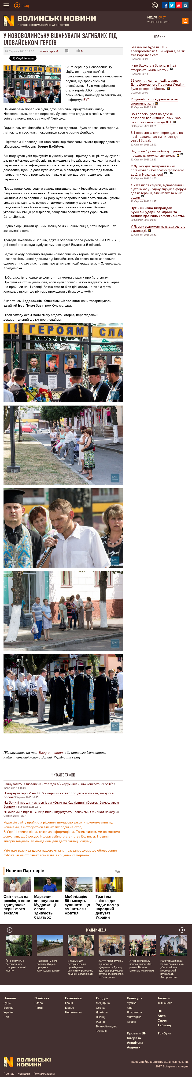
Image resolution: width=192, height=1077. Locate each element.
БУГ (86, 99)
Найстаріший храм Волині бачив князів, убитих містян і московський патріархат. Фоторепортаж (172, 969)
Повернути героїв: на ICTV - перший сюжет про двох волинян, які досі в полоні (59, 795)
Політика (41, 998)
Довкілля (102, 1012)
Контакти (24, 1073)
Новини (160, 37)
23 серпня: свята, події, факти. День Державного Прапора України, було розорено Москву (158, 84)
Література (134, 1012)
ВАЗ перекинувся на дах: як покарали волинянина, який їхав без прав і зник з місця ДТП (156, 117)
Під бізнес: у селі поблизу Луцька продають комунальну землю (156, 153)
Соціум (102, 998)
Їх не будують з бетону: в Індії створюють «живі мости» (153, 67)
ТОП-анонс (165, 1003)
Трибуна (164, 1033)
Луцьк (7, 1003)
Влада (38, 1003)
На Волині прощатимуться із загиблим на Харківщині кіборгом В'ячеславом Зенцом (61, 804)
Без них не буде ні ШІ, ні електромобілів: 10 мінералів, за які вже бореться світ (158, 50)
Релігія (100, 1021)
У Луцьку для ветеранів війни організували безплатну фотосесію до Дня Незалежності (157, 170)
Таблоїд (164, 1025)
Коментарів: (49, 51)
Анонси (164, 998)
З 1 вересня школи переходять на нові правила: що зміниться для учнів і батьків (157, 136)
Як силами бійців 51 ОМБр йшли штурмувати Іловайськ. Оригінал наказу (60, 811)
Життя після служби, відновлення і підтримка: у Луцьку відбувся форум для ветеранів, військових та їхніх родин (158, 190)
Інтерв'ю (134, 1037)
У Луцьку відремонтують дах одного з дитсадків (158, 228)
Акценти (133, 1047)
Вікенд (100, 1017)
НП (160, 1010)
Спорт (163, 1020)
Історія (131, 1021)
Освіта (100, 1007)
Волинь (8, 1007)
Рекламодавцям (44, 1073)
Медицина (103, 1003)
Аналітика (135, 1042)
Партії (38, 1007)
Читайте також (63, 775)
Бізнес (69, 1007)
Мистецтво (134, 1017)
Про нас (9, 1073)
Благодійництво (106, 1026)
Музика (132, 1003)
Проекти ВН (136, 1033)
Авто (162, 1015)
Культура (134, 998)
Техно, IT (101, 1031)
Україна (9, 1012)
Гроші (69, 1003)
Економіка (73, 998)
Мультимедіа (96, 930)
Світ (6, 1017)
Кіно (130, 1007)
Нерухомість (73, 1012)
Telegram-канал (50, 752)
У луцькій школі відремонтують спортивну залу (154, 101)
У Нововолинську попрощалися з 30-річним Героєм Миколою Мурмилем (141, 965)
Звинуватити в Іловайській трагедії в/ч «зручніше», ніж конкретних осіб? (58, 783)
